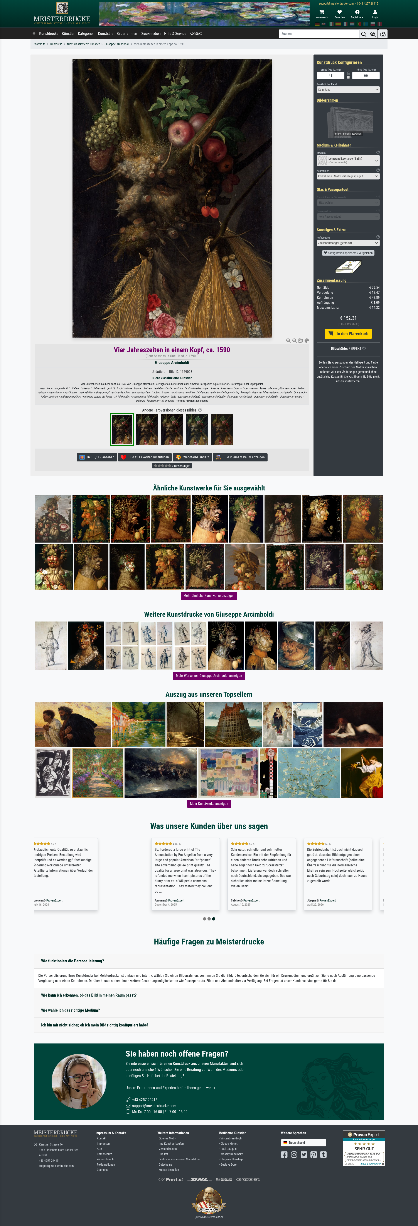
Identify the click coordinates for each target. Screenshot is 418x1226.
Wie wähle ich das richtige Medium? (70, 1010)
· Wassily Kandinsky (231, 1154)
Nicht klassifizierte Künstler (83, 44)
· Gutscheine (164, 1164)
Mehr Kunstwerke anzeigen (209, 804)
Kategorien (86, 33)
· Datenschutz (104, 1154)
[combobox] (348, 89)
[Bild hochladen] (383, 33)
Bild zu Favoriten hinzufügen (147, 457)
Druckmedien (151, 33)
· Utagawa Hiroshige (231, 1159)
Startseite (40, 44)
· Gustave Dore (228, 1164)
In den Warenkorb (350, 333)
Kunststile (105, 33)
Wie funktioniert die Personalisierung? (72, 960)
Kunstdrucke (48, 33)
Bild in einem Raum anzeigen (243, 457)
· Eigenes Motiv (166, 1138)
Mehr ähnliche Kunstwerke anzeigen (209, 596)
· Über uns (102, 1170)
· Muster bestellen (168, 1170)
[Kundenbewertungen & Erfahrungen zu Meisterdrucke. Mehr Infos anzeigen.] (364, 1148)
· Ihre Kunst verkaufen (170, 1144)
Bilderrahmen (127, 33)
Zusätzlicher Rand (327, 84)
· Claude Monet (228, 1144)
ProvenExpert (86, 900)
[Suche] (363, 33)
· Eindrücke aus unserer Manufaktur (178, 1159)
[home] (33, 33)
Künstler (68, 33)
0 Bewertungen (180, 466)
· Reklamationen (105, 1164)
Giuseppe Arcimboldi (116, 44)
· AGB (99, 1149)
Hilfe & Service (175, 33)
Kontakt (196, 33)
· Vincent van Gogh (230, 1138)
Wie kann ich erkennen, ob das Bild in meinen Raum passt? (89, 995)
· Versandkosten (167, 1149)
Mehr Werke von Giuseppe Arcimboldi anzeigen (209, 676)
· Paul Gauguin (228, 1149)
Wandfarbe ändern (195, 457)
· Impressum (103, 1144)
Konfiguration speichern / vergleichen (350, 253)
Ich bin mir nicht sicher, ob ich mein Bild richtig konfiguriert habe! (94, 1025)
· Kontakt (101, 1138)
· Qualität (162, 1154)
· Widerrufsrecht (105, 1159)
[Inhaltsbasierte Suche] (373, 33)
